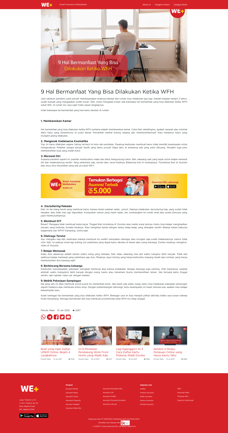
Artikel (143, 389)
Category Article (180, 4)
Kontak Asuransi (146, 404)
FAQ (179, 389)
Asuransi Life (108, 393)
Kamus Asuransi (146, 400)
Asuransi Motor (72, 389)
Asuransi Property (73, 400)
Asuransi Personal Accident (114, 400)
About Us (147, 4)
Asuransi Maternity (73, 408)
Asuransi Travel (72, 396)
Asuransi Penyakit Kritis (112, 389)
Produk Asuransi (147, 393)
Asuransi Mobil (72, 393)
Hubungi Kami (183, 393)
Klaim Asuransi (146, 396)
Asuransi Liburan (110, 404)
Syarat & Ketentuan (185, 400)
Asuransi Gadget (73, 404)
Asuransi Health (109, 396)
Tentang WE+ (183, 396)
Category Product (162, 4)
